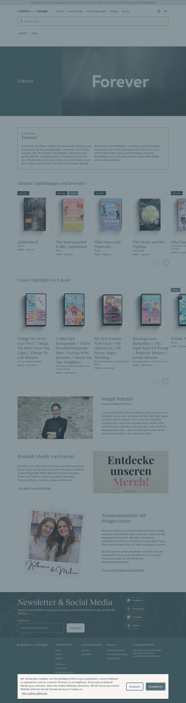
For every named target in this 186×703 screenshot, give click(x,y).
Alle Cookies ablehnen (34, 693)
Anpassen (135, 686)
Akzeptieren (156, 686)
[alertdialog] (93, 686)
